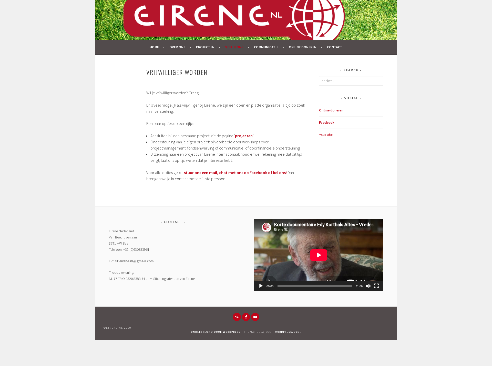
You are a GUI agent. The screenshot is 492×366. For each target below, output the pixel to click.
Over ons (177, 47)
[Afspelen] (260, 286)
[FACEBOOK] (246, 317)
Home (154, 47)
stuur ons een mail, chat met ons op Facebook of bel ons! (235, 172)
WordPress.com (287, 332)
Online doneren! (331, 110)
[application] (318, 255)
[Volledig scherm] (376, 286)
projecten (244, 135)
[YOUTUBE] (255, 317)
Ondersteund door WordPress (215, 332)
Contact (334, 47)
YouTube (326, 134)
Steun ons (234, 47)
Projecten (205, 47)
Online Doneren (302, 47)
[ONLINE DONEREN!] (237, 317)
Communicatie (266, 47)
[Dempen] (368, 286)
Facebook (326, 122)
